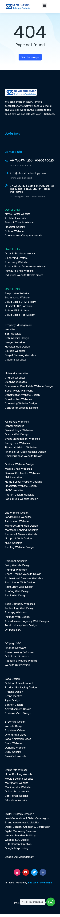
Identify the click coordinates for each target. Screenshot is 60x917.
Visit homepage (30, 57)
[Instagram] (17, 872)
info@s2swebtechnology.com (28, 173)
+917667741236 (21, 160)
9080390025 (44, 160)
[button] (44, 5)
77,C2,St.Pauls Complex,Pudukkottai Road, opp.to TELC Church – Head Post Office (32, 188)
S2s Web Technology (40, 882)
